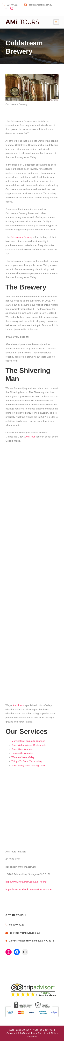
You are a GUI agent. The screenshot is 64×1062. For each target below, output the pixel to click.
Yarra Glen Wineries (22, 749)
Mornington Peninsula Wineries (28, 741)
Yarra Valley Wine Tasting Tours (28, 765)
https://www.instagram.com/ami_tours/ (26, 881)
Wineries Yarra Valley (22, 757)
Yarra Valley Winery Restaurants (28, 745)
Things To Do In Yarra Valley (26, 761)
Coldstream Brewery (21, 237)
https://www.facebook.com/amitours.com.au (28, 889)
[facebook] (6, 9)
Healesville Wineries (22, 753)
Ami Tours (18, 705)
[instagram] (11, 9)
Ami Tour (30, 436)
